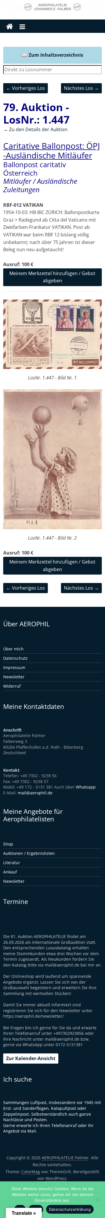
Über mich (13, 649)
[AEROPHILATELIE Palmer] (9, 27)
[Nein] (98, 1200)
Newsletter (13, 677)
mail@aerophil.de (35, 793)
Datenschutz (15, 658)
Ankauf (10, 872)
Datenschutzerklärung (70, 1209)
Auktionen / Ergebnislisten (29, 853)
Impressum (14, 667)
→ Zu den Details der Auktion (35, 129)
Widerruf (12, 686)
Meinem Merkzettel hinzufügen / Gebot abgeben (52, 277)
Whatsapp (86, 787)
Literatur (11, 862)
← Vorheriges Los (25, 88)
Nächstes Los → (81, 88)
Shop (8, 844)
